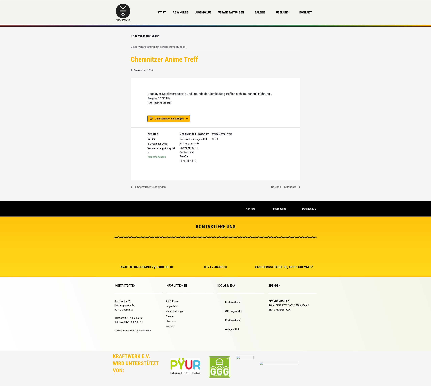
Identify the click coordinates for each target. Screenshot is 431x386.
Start (161, 12)
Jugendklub (203, 12)
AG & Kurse (180, 12)
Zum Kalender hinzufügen (169, 118)
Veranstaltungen (156, 157)
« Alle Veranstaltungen (145, 35)
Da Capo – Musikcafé (284, 187)
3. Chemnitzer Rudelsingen (150, 187)
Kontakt (305, 12)
